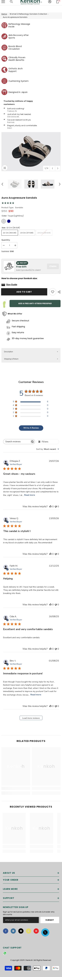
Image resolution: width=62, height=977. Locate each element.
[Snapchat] (28, 931)
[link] (15, 788)
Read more (29, 495)
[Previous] (52, 168)
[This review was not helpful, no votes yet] (56, 506)
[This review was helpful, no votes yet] (50, 506)
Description (8, 352)
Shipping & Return (11, 359)
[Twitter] (45, 932)
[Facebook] (5, 931)
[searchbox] (16, 441)
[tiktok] (21, 931)
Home (4, 14)
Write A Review (31, 428)
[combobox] (47, 449)
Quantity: (5, 240)
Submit (49, 920)
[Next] (57, 168)
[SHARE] (58, 291)
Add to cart (24, 291)
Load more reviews (31, 718)
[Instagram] (13, 931)
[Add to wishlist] (52, 291)
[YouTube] (36, 931)
